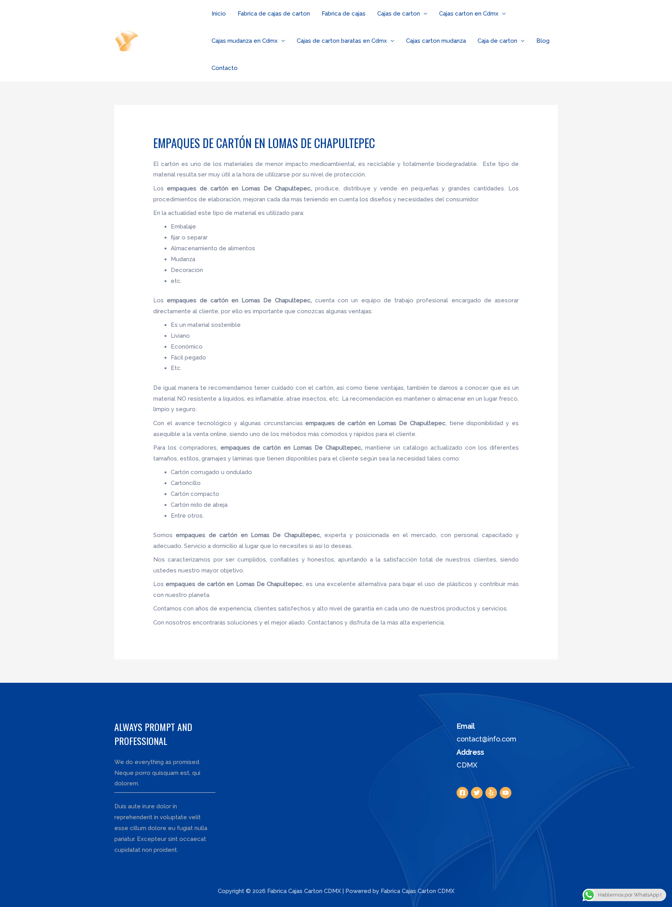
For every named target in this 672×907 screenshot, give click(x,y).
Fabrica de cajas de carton (274, 13)
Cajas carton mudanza (436, 40)
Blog (543, 40)
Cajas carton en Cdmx (469, 13)
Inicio (219, 13)
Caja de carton (497, 40)
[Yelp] (491, 793)
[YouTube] (505, 793)
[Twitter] (477, 793)
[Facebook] (462, 793)
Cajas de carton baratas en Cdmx (342, 40)
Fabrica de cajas (344, 13)
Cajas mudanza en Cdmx (245, 40)
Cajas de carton (398, 13)
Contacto (225, 68)
